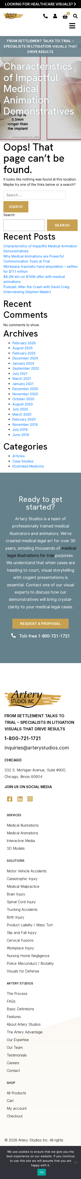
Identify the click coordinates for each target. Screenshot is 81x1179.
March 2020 (21, 414)
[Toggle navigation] (72, 25)
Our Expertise (18, 1039)
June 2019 (20, 435)
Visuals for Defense (23, 971)
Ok (42, 1172)
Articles (18, 456)
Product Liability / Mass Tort (30, 925)
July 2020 (20, 409)
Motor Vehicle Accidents (27, 871)
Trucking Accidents (22, 909)
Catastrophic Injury (22, 878)
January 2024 (23, 363)
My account (17, 1108)
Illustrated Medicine (28, 466)
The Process (17, 993)
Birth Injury (15, 917)
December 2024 (25, 358)
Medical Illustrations (23, 825)
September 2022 (25, 368)
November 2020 (25, 394)
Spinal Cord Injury (21, 902)
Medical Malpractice (23, 886)
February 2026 (24, 343)
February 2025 (24, 353)
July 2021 (19, 373)
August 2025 (22, 348)
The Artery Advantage (25, 1032)
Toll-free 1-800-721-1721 (44, 636)
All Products (16, 1093)
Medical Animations (22, 833)
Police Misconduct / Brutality (30, 963)
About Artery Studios (24, 1024)
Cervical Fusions (20, 940)
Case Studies (23, 461)
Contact (33, 584)
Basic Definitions (20, 1009)
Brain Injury (16, 894)
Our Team (15, 1047)
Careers (13, 1063)
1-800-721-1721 (22, 738)
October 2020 (23, 399)
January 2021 (23, 384)
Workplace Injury (20, 948)
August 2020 (22, 404)
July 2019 (19, 429)
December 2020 (25, 389)
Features (14, 1016)
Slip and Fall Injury (22, 932)
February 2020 (24, 419)
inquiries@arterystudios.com (36, 748)
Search (9, 215)
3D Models (16, 848)
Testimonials (17, 1055)
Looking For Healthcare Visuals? (39, 4)
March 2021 (21, 378)
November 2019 (25, 424)
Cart (10, 1100)
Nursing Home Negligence (28, 955)
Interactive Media (21, 840)
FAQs (11, 1001)
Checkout (14, 1116)
